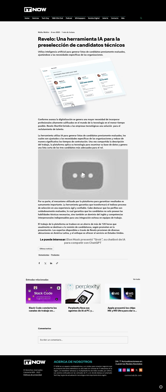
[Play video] (83, 174)
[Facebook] (120, 370)
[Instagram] (124, 370)
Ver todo (136, 279)
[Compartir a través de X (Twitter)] (45, 263)
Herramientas (44, 255)
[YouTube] (132, 370)
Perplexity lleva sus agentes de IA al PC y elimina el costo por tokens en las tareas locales (80, 309)
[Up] (161, 387)
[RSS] (140, 370)
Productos (55, 255)
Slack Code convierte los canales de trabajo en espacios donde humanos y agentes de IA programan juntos (43, 309)
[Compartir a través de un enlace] (57, 263)
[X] (136, 370)
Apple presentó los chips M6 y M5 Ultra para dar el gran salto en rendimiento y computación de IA (122, 309)
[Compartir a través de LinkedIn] (51, 263)
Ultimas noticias (46, 249)
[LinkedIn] (128, 370)
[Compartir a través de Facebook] (39, 263)
